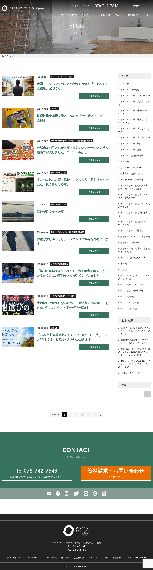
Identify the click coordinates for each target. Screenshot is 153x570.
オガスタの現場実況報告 (131, 155)
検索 (148, 394)
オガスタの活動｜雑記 (59, 264)
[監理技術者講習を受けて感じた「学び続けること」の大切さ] (18, 118)
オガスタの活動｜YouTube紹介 (62, 141)
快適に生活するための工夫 (133, 257)
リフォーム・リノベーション (61, 77)
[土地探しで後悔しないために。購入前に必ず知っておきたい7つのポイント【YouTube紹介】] (18, 305)
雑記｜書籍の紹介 (128, 308)
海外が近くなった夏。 (52, 211)
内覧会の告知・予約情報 (131, 179)
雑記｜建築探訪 (127, 296)
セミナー (54, 109)
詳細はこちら (94, 96)
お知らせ (54, 328)
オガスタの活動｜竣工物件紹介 (135, 137)
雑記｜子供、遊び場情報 (131, 290)
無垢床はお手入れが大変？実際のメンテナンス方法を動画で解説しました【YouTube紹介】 (134, 352)
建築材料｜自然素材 (84, 141)
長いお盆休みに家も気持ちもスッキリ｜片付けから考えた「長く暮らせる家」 (134, 364)
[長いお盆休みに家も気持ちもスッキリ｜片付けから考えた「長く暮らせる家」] (18, 182)
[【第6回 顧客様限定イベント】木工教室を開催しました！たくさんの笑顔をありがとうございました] (18, 273)
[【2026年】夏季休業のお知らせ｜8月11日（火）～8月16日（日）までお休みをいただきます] (18, 337)
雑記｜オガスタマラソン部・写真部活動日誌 (67, 232)
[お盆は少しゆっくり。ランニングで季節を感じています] (18, 241)
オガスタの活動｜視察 (130, 143)
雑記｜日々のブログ (58, 173)
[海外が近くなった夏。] (18, 211)
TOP (4, 56)
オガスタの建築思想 (129, 89)
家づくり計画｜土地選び (131, 230)
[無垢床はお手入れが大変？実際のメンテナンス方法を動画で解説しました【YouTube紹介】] (18, 150)
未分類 (123, 263)
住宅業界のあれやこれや (131, 173)
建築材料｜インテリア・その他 (135, 236)
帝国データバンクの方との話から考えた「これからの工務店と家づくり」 (134, 331)
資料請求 (136, 6)
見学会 (123, 269)
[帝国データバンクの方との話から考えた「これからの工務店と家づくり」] (18, 86)
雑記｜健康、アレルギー (131, 284)
